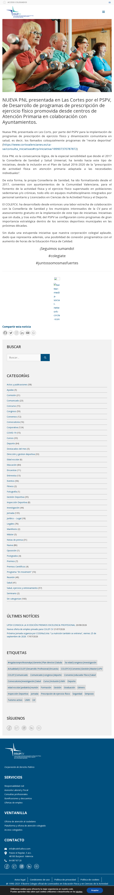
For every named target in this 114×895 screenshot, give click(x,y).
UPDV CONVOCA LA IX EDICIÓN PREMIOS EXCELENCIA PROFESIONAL (41, 625)
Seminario (11, 593)
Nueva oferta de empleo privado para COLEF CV (30, 629)
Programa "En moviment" (19, 571)
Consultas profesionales (16, 794)
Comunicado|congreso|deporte (46, 675)
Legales (10, 523)
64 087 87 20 (15, 860)
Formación (46, 687)
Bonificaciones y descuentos (18, 798)
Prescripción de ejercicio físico (55, 693)
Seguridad (77, 693)
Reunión (11, 577)
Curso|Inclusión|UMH (54, 681)
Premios (11, 561)
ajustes (79, 891)
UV (34, 700)
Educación (12, 464)
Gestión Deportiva (15, 497)
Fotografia (12, 491)
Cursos (10, 438)
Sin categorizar (14, 598)
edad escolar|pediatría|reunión (23, 687)
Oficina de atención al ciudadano (20, 821)
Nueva (10, 545)
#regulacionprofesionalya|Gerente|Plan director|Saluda (35, 662)
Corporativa (12, 427)
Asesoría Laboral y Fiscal (16, 790)
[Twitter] (10, 332)
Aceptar (95, 890)
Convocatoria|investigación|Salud (24, 681)
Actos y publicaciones (17, 384)
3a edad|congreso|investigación (80, 662)
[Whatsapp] (33, 332)
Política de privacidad (65, 879)
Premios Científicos (16, 566)
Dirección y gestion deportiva (21, 454)
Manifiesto (12, 529)
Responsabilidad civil (14, 786)
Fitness (10, 486)
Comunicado (13, 400)
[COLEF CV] (23, 751)
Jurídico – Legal (14, 518)
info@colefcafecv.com (19, 848)
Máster (10, 534)
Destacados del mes (17, 448)
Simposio (89, 693)
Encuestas (12, 470)
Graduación (69, 687)
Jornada (10, 513)
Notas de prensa (15, 539)
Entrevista (11, 475)
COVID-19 (11, 432)
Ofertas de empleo (13, 802)
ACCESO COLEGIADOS (17, 2)
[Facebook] (5, 332)
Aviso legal (20, 879)
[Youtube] (27, 332)
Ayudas (10, 389)
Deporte (11, 443)
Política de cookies (89, 879)
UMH (27, 700)
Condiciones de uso (40, 879)
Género (81, 687)
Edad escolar (13, 459)
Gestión (57, 687)
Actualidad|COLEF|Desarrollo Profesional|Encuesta (33, 668)
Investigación (13, 507)
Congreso (11, 411)
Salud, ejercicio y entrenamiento (22, 588)
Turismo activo (15, 700)
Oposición (11, 550)
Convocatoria (13, 422)
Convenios (12, 416)
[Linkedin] (22, 332)
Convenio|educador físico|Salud (80, 675)
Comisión (11, 395)
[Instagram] (16, 332)
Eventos (11, 480)
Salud (9, 582)
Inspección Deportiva (17, 502)
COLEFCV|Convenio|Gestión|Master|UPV (81, 668)
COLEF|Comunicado (18, 675)
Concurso (11, 406)
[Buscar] (45, 357)
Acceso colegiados (13, 829)
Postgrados (12, 555)
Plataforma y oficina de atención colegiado (25, 825)
